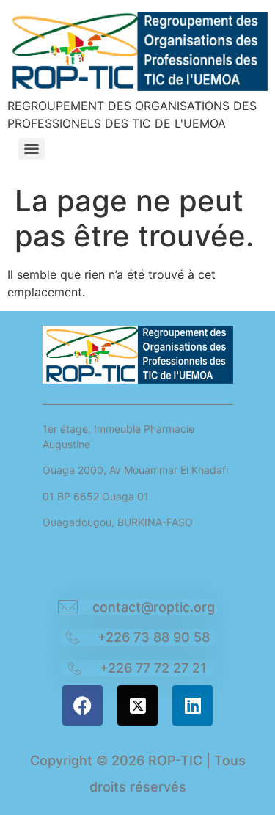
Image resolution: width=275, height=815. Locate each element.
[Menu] (31, 149)
